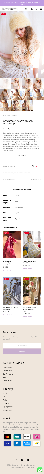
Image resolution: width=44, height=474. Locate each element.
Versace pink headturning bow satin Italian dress (9, 263)
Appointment (7, 410)
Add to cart (7, 270)
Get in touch (7, 381)
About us (6, 403)
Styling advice (8, 407)
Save (4, 13)
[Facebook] (30, 166)
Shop (5, 397)
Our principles (8, 374)
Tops (12, 173)
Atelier (5, 400)
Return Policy (7, 371)
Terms (5, 377)
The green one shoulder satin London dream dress (30, 309)
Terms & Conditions (16, 467)
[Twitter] (33, 166)
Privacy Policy (29, 467)
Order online (7, 367)
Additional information (22, 189)
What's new (27, 173)
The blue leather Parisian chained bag (10, 308)
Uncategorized (12, 115)
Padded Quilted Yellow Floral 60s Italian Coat (29, 262)
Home (4, 115)
